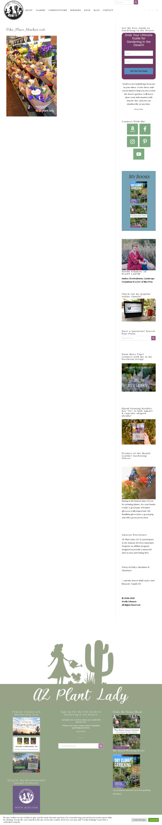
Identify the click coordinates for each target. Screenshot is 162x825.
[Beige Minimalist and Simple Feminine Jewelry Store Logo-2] (26, 799)
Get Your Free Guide (138, 71)
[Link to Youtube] (157, 10)
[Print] (13, 10)
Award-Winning (127, 750)
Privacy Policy (138, 109)
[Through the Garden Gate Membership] (26, 726)
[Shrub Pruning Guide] (26, 763)
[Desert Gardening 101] (26, 744)
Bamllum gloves (129, 514)
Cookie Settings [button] (139, 820)
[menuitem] (19, 10)
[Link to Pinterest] (149, 10)
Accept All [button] (153, 820)
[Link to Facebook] (145, 10)
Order (116, 712)
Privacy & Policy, (129, 567)
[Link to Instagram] (153, 10)
